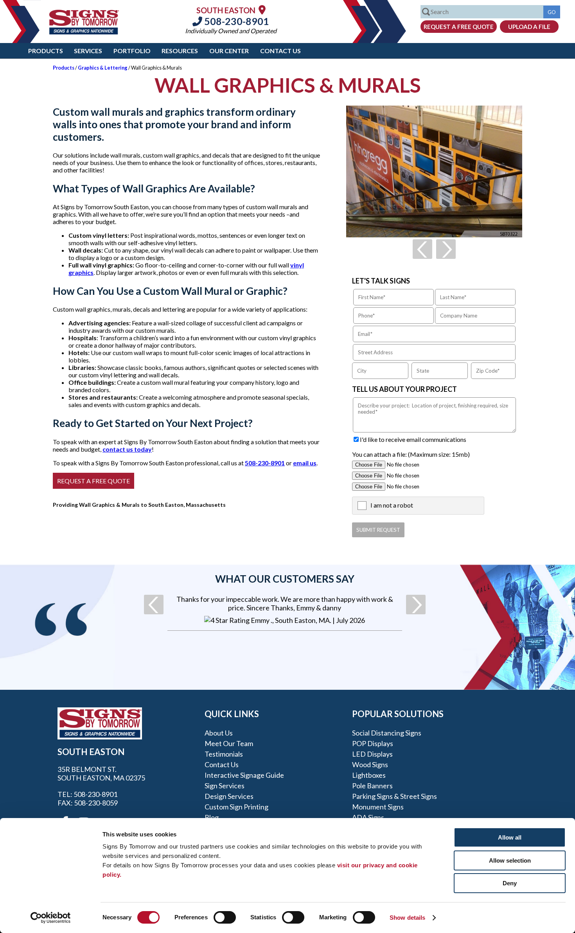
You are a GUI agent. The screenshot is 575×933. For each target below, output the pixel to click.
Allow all (509, 837)
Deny (510, 883)
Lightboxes (369, 775)
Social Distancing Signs (386, 732)
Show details (407, 917)
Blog (212, 817)
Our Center (229, 50)
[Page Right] (446, 249)
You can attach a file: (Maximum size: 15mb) (411, 454)
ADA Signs (368, 817)
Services (88, 50)
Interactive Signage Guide (244, 775)
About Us (219, 732)
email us (304, 462)
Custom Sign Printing (236, 806)
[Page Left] (422, 249)
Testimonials (224, 754)
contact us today (127, 449)
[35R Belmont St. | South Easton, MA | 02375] (262, 9)
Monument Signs (378, 806)
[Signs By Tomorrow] (84, 32)
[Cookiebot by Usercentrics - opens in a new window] (50, 918)
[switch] (225, 917)
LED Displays (372, 754)
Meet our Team (229, 743)
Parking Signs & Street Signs (394, 796)
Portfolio (132, 50)
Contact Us (280, 50)
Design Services (229, 796)
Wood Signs (370, 764)
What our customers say (284, 578)
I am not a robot (391, 505)
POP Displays (372, 743)
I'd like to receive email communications (413, 439)
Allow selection (510, 860)
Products (45, 50)
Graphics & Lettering (103, 68)
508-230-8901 (235, 21)
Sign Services (224, 785)
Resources (180, 50)
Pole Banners (372, 785)
